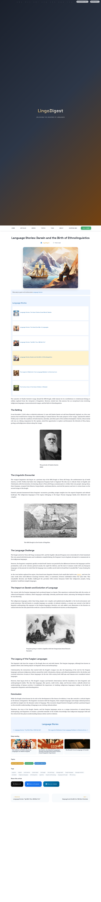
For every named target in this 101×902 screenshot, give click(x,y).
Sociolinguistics (29, 763)
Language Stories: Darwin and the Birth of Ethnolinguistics (36, 357)
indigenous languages (23, 774)
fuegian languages (69, 772)
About (61, 228)
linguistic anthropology (51, 774)
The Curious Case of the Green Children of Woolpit (33, 387)
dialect (79, 574)
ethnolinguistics (33, 774)
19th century (72, 774)
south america (27, 772)
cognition (14, 772)
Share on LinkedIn (52, 784)
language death (59, 772)
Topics (43, 228)
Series (34, 228)
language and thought (63, 774)
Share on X (18, 784)
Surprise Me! (73, 228)
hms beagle (43, 772)
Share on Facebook (34, 784)
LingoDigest (50, 111)
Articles (23, 228)
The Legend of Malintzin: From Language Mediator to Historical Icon (38, 372)
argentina (42, 774)
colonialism (14, 774)
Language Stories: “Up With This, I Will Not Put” (32, 342)
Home (13, 228)
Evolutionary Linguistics (17, 763)
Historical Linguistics (40, 763)
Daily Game (86, 228)
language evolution (79, 772)
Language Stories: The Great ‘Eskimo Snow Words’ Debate (35, 312)
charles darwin (35, 772)
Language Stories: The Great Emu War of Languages (34, 327)
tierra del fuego (51, 772)
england (20, 772)
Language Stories (37, 292)
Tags (52, 228)
